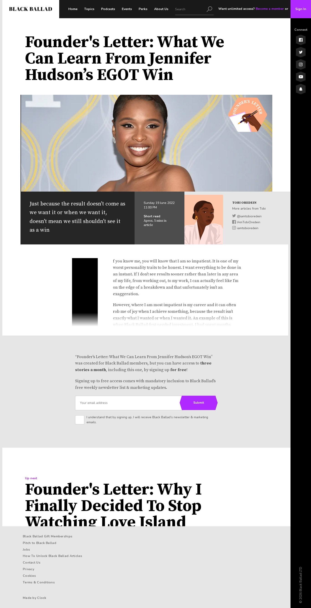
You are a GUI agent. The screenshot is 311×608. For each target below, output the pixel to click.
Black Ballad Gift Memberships (47, 536)
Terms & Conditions (39, 582)
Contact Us (31, 562)
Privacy (28, 569)
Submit (198, 402)
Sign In (300, 9)
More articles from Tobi (249, 208)
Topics (89, 9)
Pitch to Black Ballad (39, 543)
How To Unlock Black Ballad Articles (52, 556)
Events (127, 9)
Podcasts (108, 9)
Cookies (29, 576)
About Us (161, 9)
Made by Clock (34, 598)
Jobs (26, 549)
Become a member (270, 9)
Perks (143, 9)
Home (72, 9)
